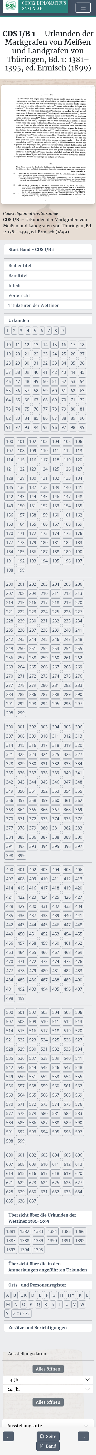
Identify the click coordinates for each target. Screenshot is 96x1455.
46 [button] (8, 381)
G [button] (54, 1295)
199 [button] (21, 570)
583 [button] (78, 1113)
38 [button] (17, 372)
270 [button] (9, 676)
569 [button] (78, 1095)
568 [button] (67, 1095)
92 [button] (17, 427)
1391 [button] (66, 1240)
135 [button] (9, 487)
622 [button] (21, 1182)
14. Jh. (14, 1389)
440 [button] (67, 915)
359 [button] (44, 800)
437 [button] (32, 915)
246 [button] (55, 639)
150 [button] (21, 506)
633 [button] (67, 1192)
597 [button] (78, 1132)
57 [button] (27, 390)
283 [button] (78, 685)
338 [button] (44, 773)
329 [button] (21, 763)
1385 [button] (66, 1231)
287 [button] (44, 694)
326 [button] (67, 754)
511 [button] (55, 1021)
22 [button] (36, 354)
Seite (51, 1436)
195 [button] (55, 561)
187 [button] (44, 552)
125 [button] (55, 469)
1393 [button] (10, 1250)
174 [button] (55, 533)
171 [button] (21, 533)
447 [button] (67, 925)
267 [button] (55, 667)
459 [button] (44, 943)
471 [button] (21, 961)
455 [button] (78, 934)
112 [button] (67, 450)
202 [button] (32, 584)
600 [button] (9, 1155)
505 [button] (67, 1012)
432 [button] (55, 906)
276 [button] (78, 676)
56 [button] (17, 390)
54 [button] (82, 381)
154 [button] (67, 506)
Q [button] (38, 1304)
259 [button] (44, 657)
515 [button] (21, 1030)
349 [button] (9, 791)
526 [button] (67, 1040)
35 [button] (73, 363)
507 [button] (9, 1021)
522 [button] (21, 1040)
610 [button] (44, 1164)
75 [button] (27, 409)
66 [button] (27, 400)
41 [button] (45, 372)
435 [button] (9, 915)
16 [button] (63, 344)
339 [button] (55, 773)
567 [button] (55, 1095)
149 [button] (9, 506)
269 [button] (78, 667)
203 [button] (44, 584)
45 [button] (82, 372)
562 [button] (78, 1086)
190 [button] (78, 552)
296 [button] (67, 703)
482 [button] (67, 970)
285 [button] (21, 694)
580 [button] (44, 1113)
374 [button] (55, 819)
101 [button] (21, 441)
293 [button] (32, 703)
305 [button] (67, 727)
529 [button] (21, 1049)
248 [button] (78, 639)
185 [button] (21, 552)
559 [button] (44, 1086)
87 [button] (54, 418)
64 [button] (8, 400)
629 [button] (21, 1192)
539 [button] (55, 1058)
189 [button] (67, 552)
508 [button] (21, 1021)
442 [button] (9, 925)
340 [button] (67, 773)
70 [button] (63, 400)
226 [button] (67, 612)
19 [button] (8, 354)
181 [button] (55, 542)
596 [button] (67, 1132)
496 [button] (67, 989)
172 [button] (32, 533)
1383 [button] (38, 1231)
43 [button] (63, 372)
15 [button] (54, 344)
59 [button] (45, 390)
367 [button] (55, 809)
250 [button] (21, 648)
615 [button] (21, 1173)
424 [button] (44, 897)
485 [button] (21, 980)
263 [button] (9, 667)
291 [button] (9, 703)
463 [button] (9, 952)
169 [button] (78, 524)
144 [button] (32, 496)
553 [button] (55, 1076)
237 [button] (32, 630)
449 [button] (9, 934)
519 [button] (67, 1030)
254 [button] (67, 648)
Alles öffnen (48, 1369)
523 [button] (32, 1040)
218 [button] (55, 602)
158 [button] (32, 515)
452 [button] (44, 934)
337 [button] (32, 773)
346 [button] (55, 782)
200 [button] (9, 584)
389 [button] (67, 837)
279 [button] (32, 685)
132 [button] (55, 478)
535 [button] (9, 1058)
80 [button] (73, 409)
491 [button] (9, 989)
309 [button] (32, 736)
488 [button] (55, 980)
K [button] (80, 1295)
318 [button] (55, 745)
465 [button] (32, 952)
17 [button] (73, 344)
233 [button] (67, 621)
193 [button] (32, 561)
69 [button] (54, 400)
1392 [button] (79, 1240)
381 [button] (55, 828)
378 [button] (21, 828)
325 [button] (55, 754)
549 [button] (9, 1076)
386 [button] (32, 837)
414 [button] (9, 888)
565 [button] (32, 1095)
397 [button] (78, 846)
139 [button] (55, 487)
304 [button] (55, 727)
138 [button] (44, 487)
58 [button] (36, 390)
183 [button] (78, 542)
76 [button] (36, 409)
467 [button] (55, 952)
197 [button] (78, 561)
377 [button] (9, 828)
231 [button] (44, 621)
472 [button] (32, 961)
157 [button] (21, 515)
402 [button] (32, 869)
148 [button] (78, 496)
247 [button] (67, 639)
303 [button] (44, 727)
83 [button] (17, 418)
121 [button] (9, 469)
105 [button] (67, 441)
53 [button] (73, 381)
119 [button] (67, 460)
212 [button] (67, 593)
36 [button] (82, 363)
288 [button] (55, 694)
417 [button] (44, 888)
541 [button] (78, 1058)
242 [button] (9, 639)
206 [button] (78, 584)
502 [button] (32, 1012)
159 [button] (44, 515)
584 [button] (9, 1122)
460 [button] (55, 943)
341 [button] (78, 773)
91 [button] (8, 427)
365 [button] (32, 809)
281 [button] (55, 685)
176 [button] (78, 533)
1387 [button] (10, 1240)
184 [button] (9, 552)
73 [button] (8, 409)
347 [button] (67, 782)
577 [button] (9, 1113)
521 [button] (9, 1040)
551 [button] (32, 1076)
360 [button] (55, 800)
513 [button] (78, 1021)
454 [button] (67, 934)
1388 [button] (24, 1240)
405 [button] (67, 869)
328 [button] (9, 763)
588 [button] (55, 1122)
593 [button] (32, 1132)
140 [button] (67, 487)
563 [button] (9, 1095)
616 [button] (32, 1173)
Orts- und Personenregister (37, 1285)
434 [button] (78, 906)
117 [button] (44, 460)
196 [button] (67, 561)
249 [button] (9, 648)
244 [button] (32, 639)
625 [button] (55, 1182)
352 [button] (44, 791)
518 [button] (55, 1030)
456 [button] (9, 943)
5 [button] (35, 330)
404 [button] (55, 869)
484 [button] (9, 980)
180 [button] (44, 542)
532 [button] (55, 1049)
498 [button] (9, 998)
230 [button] (32, 621)
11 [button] (17, 344)
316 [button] (32, 745)
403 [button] (44, 869)
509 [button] (32, 1021)
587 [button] (44, 1122)
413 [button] (78, 879)
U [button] (67, 1304)
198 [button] (9, 570)
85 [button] (36, 418)
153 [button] (55, 506)
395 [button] (55, 846)
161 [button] (67, 515)
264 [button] (21, 667)
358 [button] (32, 800)
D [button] (32, 1295)
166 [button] (44, 524)
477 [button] (9, 970)
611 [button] (55, 1164)
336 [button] (21, 773)
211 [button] (55, 593)
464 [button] (21, 952)
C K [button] (23, 1295)
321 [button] (9, 754)
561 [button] (67, 1086)
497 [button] (78, 989)
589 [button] (67, 1122)
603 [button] (44, 1155)
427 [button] (78, 897)
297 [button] (78, 703)
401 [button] (21, 869)
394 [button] (44, 846)
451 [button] (32, 934)
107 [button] (9, 450)
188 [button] (55, 552)
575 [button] (67, 1104)
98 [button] (73, 427)
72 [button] (82, 400)
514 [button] (9, 1030)
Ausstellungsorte (24, 1425)
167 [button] (55, 524)
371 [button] (21, 819)
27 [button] (82, 354)
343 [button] (21, 782)
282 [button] (67, 685)
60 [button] (54, 390)
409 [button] (32, 879)
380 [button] (44, 828)
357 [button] (21, 800)
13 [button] (36, 344)
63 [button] (82, 390)
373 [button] (44, 819)
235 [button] (9, 630)
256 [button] (9, 657)
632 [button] (55, 1192)
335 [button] (9, 773)
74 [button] (17, 409)
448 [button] (78, 925)
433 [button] (67, 906)
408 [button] (21, 879)
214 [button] (9, 602)
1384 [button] (52, 1231)
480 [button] (44, 970)
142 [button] (9, 496)
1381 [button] (10, 1231)
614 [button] (9, 1173)
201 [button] (21, 584)
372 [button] (32, 819)
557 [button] (21, 1086)
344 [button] (32, 782)
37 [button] (8, 372)
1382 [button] (24, 1231)
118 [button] (55, 460)
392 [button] (21, 846)
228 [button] (9, 621)
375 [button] (67, 819)
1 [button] (7, 330)
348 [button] (78, 782)
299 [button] (21, 713)
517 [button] (44, 1030)
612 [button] (67, 1164)
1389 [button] (38, 1240)
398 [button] (9, 855)
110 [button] (44, 450)
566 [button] (44, 1095)
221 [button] (9, 612)
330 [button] (32, 763)
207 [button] (9, 593)
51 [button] (54, 381)
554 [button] (67, 1076)
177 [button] (9, 542)
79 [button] (63, 409)
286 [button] (32, 694)
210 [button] (44, 593)
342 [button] (9, 782)
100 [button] (9, 441)
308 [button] (21, 736)
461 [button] (67, 943)
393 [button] (32, 846)
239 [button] (55, 630)
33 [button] (54, 363)
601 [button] (21, 1155)
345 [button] (44, 782)
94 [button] (36, 427)
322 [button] (21, 754)
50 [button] (45, 381)
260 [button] (55, 657)
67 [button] (36, 400)
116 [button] (32, 460)
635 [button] (9, 1201)
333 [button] (67, 763)
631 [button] (44, 1192)
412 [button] (67, 879)
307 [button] (9, 736)
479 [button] (32, 970)
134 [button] (78, 478)
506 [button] (78, 1012)
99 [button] (82, 427)
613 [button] (78, 1164)
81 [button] (82, 409)
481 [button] (55, 970)
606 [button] (78, 1155)
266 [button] (44, 667)
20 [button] (17, 354)
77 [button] (45, 409)
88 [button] (63, 418)
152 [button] (44, 506)
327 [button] (78, 754)
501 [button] (21, 1012)
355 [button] (78, 791)
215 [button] (21, 602)
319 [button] (67, 745)
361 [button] (67, 800)
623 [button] (32, 1182)
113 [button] (78, 450)
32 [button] (45, 363)
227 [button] (78, 612)
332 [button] (55, 763)
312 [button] (67, 736)
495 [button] (55, 989)
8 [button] (56, 330)
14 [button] (45, 344)
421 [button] (9, 897)
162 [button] (78, 515)
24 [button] (54, 354)
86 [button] (45, 418)
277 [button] (9, 685)
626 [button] (67, 1182)
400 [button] (9, 869)
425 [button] (55, 897)
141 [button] (78, 487)
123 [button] (32, 469)
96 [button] (54, 427)
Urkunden (18, 320)
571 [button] (21, 1104)
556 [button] (9, 1086)
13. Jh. (13, 1379)
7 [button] (49, 330)
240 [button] (67, 630)
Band (51, 1446)
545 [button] (44, 1067)
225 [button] (55, 612)
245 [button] (44, 639)
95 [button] (45, 427)
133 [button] (67, 478)
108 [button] (21, 450)
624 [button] (44, 1182)
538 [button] (44, 1058)
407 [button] (9, 879)
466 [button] (44, 952)
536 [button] (21, 1058)
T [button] (60, 1304)
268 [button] (67, 667)
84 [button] (27, 418)
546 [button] (55, 1067)
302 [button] (32, 727)
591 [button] (9, 1132)
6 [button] (42, 330)
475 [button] (67, 961)
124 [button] (44, 469)
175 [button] (67, 533)
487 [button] (44, 980)
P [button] (31, 1304)
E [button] (40, 1295)
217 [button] (44, 602)
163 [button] (9, 524)
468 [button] (67, 952)
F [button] (47, 1295)
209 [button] (32, 593)
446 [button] (55, 925)
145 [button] (44, 496)
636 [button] (21, 1201)
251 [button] (32, 648)
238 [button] (44, 630)
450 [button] (21, 934)
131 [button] (44, 478)
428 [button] (9, 906)
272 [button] (32, 676)
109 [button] (32, 450)
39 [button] (27, 372)
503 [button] (44, 1012)
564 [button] (21, 1095)
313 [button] (78, 736)
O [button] (23, 1304)
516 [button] (32, 1030)
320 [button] (78, 745)
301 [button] (21, 727)
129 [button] (21, 478)
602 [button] (32, 1155)
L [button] (87, 1295)
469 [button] (78, 952)
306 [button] (78, 727)
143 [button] (21, 496)
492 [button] (21, 989)
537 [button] (32, 1058)
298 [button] (9, 713)
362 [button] (78, 800)
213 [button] (78, 593)
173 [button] (44, 533)
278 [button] (21, 685)
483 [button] (78, 970)
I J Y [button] (71, 1295)
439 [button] (55, 915)
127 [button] (78, 469)
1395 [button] (38, 1250)
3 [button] (21, 330)
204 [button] (55, 584)
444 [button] (32, 925)
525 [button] (55, 1040)
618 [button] (55, 1173)
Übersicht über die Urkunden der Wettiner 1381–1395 (42, 1218)
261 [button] (67, 657)
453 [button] (55, 934)
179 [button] (32, 542)
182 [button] (67, 542)
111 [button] (55, 450)
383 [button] (78, 828)
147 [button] (67, 496)
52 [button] (63, 381)
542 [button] (9, 1067)
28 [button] (8, 363)
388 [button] (55, 837)
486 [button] (32, 980)
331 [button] (44, 763)
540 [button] (67, 1058)
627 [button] (78, 1182)
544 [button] (32, 1067)
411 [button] (55, 879)
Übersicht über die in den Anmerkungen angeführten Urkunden (47, 1266)
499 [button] (21, 998)
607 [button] (9, 1164)
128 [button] (9, 478)
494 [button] (44, 989)
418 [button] (55, 888)
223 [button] (32, 612)
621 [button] (9, 1182)
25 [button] (63, 354)
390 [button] (78, 837)
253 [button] (55, 648)
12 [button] (27, 344)
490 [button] (78, 980)
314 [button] (9, 745)
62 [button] (73, 390)
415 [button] (21, 888)
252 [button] (44, 648)
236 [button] (21, 630)
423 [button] (32, 897)
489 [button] (67, 980)
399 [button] (21, 855)
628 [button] (9, 1192)
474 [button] (55, 961)
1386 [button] (79, 1231)
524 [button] (44, 1040)
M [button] (8, 1304)
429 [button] (21, 906)
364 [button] (21, 809)
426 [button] (67, 897)
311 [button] (55, 736)
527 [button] (78, 1040)
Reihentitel (19, 265)
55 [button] (8, 390)
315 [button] (21, 745)
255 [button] (78, 648)
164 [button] (21, 524)
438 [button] (44, 915)
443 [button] (21, 925)
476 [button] (78, 961)
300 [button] (9, 727)
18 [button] (82, 344)
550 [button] (21, 1076)
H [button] (61, 1295)
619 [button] (67, 1173)
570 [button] (9, 1104)
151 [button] (32, 506)
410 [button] (44, 879)
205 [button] (67, 584)
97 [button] (63, 427)
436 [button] (21, 915)
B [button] (14, 1295)
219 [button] (67, 602)
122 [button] (21, 469)
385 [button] (21, 837)
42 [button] (54, 372)
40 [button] (36, 372)
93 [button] (27, 427)
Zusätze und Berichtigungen (37, 1327)
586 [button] (32, 1122)
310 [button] (44, 736)
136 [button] (21, 487)
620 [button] (78, 1173)
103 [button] (44, 441)
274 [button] (55, 676)
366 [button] (44, 809)
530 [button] (32, 1049)
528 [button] (9, 1049)
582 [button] (67, 1113)
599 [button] (21, 1141)
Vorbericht (19, 295)
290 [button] (78, 694)
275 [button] (67, 676)
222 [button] (21, 612)
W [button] (82, 1304)
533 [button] (67, 1049)
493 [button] (32, 989)
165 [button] (32, 524)
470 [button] (9, 961)
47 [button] (17, 381)
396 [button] (67, 846)
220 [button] (78, 602)
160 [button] (55, 515)
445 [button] (44, 925)
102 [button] (32, 441)
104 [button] (55, 441)
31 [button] (36, 363)
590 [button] (78, 1122)
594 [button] (44, 1132)
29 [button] (17, 363)
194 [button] (44, 561)
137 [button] (32, 487)
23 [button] (45, 354)
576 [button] (78, 1104)
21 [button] (27, 354)
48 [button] (27, 381)
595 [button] (55, 1132)
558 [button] (32, 1086)
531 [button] (44, 1049)
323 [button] (32, 754)
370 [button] (9, 819)
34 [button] (63, 363)
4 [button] (28, 330)
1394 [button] (24, 1250)
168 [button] (67, 524)
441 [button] (78, 915)
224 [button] (44, 612)
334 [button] (78, 763)
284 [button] (9, 694)
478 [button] (21, 970)
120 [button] (78, 460)
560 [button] (55, 1086)
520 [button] (78, 1030)
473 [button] (44, 961)
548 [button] (78, 1067)
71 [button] (73, 400)
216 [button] (32, 602)
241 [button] (78, 630)
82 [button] (8, 418)
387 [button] (44, 837)
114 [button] (9, 460)
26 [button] (73, 354)
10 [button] (8, 344)
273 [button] (44, 676)
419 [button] (67, 888)
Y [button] (7, 1313)
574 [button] (55, 1104)
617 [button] (44, 1173)
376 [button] (78, 819)
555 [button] (78, 1076)
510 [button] (44, 1021)
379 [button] (32, 828)
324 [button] (44, 754)
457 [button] (21, 943)
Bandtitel (17, 275)
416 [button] (32, 888)
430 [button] (32, 906)
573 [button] (44, 1104)
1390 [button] (52, 1240)
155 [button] (78, 506)
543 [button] (21, 1067)
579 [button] (32, 1113)
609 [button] (32, 1164)
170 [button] (9, 533)
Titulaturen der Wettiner (33, 305)
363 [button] (9, 809)
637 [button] (32, 1201)
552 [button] (44, 1076)
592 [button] (21, 1132)
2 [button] (14, 330)
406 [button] (78, 869)
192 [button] (21, 561)
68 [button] (45, 400)
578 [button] (21, 1113)
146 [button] (55, 496)
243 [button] (21, 639)
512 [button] (67, 1021)
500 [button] (9, 1012)
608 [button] (21, 1164)
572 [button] (32, 1104)
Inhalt (14, 285)
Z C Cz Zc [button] (21, 1313)
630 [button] (32, 1192)
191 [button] (9, 561)
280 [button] (44, 685)
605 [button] (67, 1155)
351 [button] (32, 791)
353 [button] (55, 791)
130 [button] (32, 478)
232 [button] (55, 621)
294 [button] (44, 703)
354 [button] (67, 791)
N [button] (15, 1304)
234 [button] (78, 621)
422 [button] (21, 897)
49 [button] (36, 381)
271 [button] (21, 676)
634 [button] (78, 1192)
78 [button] (54, 409)
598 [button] (9, 1141)
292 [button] (21, 703)
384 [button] (9, 837)
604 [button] (55, 1155)
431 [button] (44, 906)
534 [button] (78, 1049)
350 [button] (21, 791)
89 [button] (73, 418)
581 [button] (55, 1113)
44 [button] (73, 372)
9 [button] (62, 330)
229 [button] (21, 621)
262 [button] (78, 657)
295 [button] (55, 703)
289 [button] (67, 694)
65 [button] (17, 400)
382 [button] (67, 828)
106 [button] (78, 441)
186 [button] (32, 552)
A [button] (7, 1295)
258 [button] (32, 657)
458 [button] (32, 943)
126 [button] (67, 469)
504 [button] (55, 1012)
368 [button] (67, 809)
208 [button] (21, 593)
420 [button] (78, 888)
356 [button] (9, 800)
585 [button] (21, 1122)
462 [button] (78, 943)
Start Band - (31, 249)
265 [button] (32, 667)
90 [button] (82, 418)
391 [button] (9, 846)
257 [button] (21, 657)
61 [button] (63, 390)
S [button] (53, 1304)
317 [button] (44, 745)
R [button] (46, 1304)
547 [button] (67, 1067)
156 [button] (9, 515)
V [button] (74, 1304)
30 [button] (27, 363)
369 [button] (78, 809)
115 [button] (21, 460)
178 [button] (21, 542)
